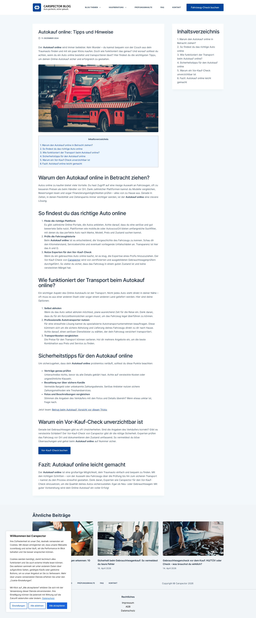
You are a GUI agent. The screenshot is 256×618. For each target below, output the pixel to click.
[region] (38, 571)
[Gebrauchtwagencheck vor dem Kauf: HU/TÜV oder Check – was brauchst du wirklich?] (193, 538)
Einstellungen (18, 605)
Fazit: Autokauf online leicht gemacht (61, 163)
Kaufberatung (116, 7)
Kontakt (176, 7)
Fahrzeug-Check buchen (205, 7)
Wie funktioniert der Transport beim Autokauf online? (70, 152)
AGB (128, 606)
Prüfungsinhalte (143, 7)
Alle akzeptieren (57, 605)
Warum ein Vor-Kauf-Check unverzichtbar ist (65, 160)
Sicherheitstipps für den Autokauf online (62, 156)
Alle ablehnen (37, 605)
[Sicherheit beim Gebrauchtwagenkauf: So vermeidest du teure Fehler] (128, 538)
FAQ (162, 7)
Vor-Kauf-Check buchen (54, 450)
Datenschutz (48, 598)
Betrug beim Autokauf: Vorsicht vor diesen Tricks (79, 409)
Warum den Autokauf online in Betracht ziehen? (66, 145)
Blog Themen (91, 7)
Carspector (74, 259)
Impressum (128, 602)
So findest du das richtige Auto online (61, 148)
